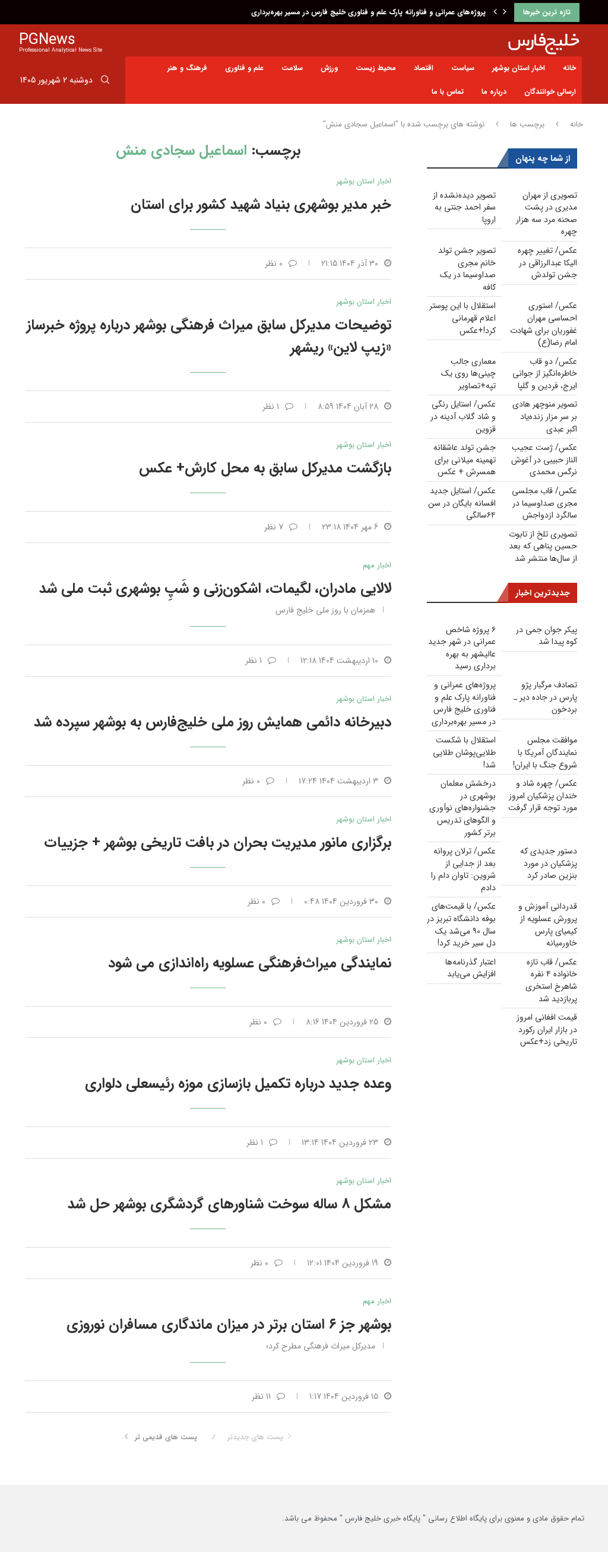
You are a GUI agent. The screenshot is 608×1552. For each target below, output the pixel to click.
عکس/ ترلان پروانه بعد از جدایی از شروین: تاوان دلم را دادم (463, 869)
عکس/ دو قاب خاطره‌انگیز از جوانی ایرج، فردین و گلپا (544, 373)
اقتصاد (423, 68)
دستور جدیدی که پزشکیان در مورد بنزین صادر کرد (548, 863)
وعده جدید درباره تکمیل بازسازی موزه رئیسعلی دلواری (238, 1083)
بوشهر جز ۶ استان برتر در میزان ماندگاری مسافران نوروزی (228, 1324)
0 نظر (274, 263)
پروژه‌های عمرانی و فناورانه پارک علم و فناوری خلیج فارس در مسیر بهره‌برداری (368, 12)
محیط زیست (376, 68)
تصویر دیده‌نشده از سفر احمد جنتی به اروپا (464, 207)
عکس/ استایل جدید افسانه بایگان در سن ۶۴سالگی (462, 503)
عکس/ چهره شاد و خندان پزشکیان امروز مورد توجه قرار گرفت (542, 795)
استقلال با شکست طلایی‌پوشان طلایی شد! (464, 752)
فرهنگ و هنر (187, 68)
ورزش (329, 68)
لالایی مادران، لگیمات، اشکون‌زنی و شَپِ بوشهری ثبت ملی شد (215, 588)
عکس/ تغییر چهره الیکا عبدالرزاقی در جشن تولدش (547, 262)
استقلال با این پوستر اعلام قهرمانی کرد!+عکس (462, 318)
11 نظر (261, 1396)
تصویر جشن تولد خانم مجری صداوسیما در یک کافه (467, 269)
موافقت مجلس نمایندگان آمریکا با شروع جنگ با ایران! (545, 752)
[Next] (504, 12)
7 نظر (273, 527)
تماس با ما (448, 91)
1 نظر (270, 406)
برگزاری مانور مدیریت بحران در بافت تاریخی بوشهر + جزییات (217, 842)
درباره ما (494, 91)
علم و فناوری (244, 68)
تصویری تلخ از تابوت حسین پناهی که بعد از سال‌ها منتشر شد (543, 546)
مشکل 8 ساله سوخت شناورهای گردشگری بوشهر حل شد (229, 1204)
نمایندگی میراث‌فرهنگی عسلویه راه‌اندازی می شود (249, 963)
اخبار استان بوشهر (518, 68)
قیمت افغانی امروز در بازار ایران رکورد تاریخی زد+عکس (547, 1029)
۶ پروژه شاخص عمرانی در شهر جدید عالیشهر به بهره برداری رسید (462, 648)
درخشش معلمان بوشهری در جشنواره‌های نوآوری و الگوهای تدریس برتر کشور (462, 808)
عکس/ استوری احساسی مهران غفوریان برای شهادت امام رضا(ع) (543, 324)
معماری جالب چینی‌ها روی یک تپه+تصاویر (468, 373)
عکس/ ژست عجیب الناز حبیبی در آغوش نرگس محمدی (544, 459)
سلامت (292, 68)
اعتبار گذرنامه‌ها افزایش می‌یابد (470, 968)
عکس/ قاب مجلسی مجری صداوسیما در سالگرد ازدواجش (544, 503)
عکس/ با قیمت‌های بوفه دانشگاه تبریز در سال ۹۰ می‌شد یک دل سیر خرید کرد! (461, 925)
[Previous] (495, 12)
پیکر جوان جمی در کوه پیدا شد (546, 636)
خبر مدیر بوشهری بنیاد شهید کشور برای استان (261, 204)
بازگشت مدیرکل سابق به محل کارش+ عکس (265, 468)
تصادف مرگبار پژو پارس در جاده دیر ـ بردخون (545, 697)
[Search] (105, 81)
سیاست (462, 68)
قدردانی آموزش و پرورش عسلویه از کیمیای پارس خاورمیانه (547, 925)
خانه (569, 68)
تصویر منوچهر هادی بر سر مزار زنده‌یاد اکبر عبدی (544, 416)
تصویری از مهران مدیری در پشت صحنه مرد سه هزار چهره (546, 214)
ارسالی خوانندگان (550, 91)
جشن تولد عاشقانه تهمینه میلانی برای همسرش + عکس (464, 459)
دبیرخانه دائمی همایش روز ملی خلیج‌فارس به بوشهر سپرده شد (212, 722)
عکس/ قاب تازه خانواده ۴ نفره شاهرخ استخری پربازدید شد (551, 980)
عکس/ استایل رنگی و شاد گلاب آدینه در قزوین (463, 416)
